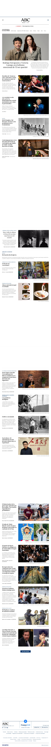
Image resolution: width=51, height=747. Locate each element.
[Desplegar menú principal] (3, 20)
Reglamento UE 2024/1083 (17, 733)
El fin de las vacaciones (6, 264)
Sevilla (27, 22)
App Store (37, 727)
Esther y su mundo (8, 417)
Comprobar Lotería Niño (7, 737)
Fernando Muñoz (40, 70)
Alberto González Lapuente (7, 560)
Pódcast (34, 740)
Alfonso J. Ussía (5, 272)
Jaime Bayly (4, 251)
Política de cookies (31, 731)
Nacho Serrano (5, 537)
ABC (3, 645)
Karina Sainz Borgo (5, 391)
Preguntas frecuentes (37, 739)
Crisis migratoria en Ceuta (27, 26)
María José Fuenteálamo (6, 619)
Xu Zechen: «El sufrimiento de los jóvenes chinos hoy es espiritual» (9, 440)
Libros (31, 30)
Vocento (4, 731)
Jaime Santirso (5, 450)
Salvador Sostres (5, 296)
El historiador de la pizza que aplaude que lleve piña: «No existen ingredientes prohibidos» (9, 507)
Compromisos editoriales (40, 733)
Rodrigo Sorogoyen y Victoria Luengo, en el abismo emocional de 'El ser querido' (15, 65)
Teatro (38, 30)
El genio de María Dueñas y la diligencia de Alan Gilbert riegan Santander (9, 548)
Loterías (18, 739)
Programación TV (45, 737)
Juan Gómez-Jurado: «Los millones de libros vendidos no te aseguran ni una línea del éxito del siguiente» (9, 376)
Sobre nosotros (10, 731)
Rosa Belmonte (5, 428)
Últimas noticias (13, 739)
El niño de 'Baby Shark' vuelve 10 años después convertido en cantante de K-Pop (9, 526)
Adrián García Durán (6, 156)
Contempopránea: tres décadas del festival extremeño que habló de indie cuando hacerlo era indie (9, 143)
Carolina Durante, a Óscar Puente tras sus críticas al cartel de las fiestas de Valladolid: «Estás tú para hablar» (9, 633)
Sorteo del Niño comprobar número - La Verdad (23, 740)
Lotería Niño (15, 737)
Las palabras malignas (6, 398)
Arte (42, 30)
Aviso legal (46, 731)
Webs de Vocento (45, 745)
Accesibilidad (8, 733)
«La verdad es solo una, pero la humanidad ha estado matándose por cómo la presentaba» (9, 100)
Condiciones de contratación (29, 733)
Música (34, 30)
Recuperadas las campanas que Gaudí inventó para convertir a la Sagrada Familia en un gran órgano (9, 570)
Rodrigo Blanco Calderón (8, 395)
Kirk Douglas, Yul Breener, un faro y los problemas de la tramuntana (9, 122)
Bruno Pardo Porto (5, 520)
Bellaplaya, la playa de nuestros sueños (8, 610)
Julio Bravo (4, 111)
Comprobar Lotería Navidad (23, 737)
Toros (45, 30)
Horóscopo (38, 737)
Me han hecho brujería (9, 255)
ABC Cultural (13, 30)
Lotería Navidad (32, 737)
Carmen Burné (4, 90)
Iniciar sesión (48, 20)
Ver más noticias (25, 651)
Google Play (45, 727)
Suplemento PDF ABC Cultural (23, 30)
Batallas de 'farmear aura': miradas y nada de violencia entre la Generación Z (9, 78)
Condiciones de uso (39, 731)
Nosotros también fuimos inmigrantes (8, 589)
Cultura (6, 30)
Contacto (16, 731)
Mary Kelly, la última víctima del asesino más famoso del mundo (9, 235)
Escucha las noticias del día (27, 739)
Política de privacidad (22, 731)
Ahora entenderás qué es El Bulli (9, 285)
